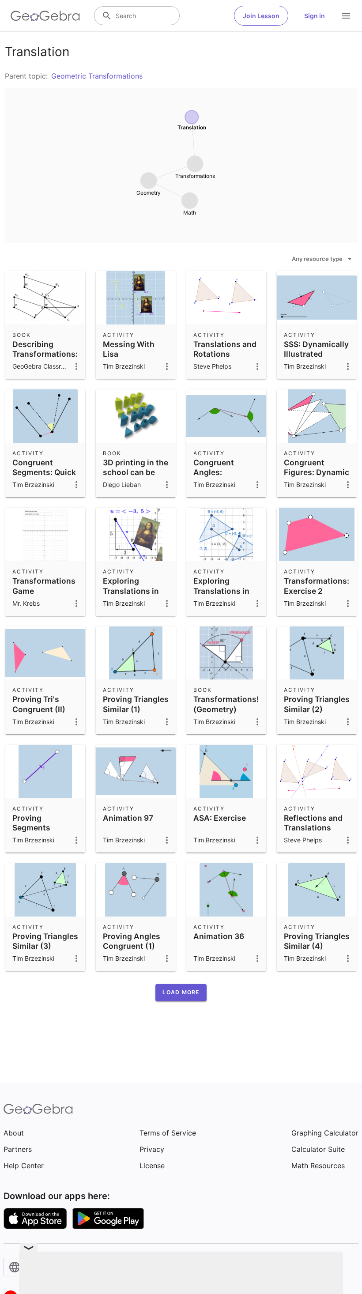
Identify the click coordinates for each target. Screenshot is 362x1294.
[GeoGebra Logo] (45, 16)
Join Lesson (261, 15)
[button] (180, 992)
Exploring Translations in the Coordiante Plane (221, 595)
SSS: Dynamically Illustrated (316, 349)
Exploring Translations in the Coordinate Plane (131, 595)
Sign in (314, 15)
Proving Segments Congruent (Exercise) (32, 832)
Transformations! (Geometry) (226, 703)
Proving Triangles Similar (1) (136, 703)
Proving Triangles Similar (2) (317, 703)
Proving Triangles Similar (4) (317, 941)
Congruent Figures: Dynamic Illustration (316, 472)
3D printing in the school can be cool (135, 472)
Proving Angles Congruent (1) (131, 941)
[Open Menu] (346, 16)
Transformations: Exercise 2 (316, 585)
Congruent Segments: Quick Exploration (44, 472)
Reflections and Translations (313, 822)
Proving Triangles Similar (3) (45, 941)
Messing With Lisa (129, 349)
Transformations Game (43, 585)
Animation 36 (218, 936)
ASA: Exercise (219, 817)
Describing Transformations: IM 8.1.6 (45, 354)
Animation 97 (128, 817)
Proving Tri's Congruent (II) (38, 703)
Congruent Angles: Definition (213, 472)
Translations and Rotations (224, 349)
